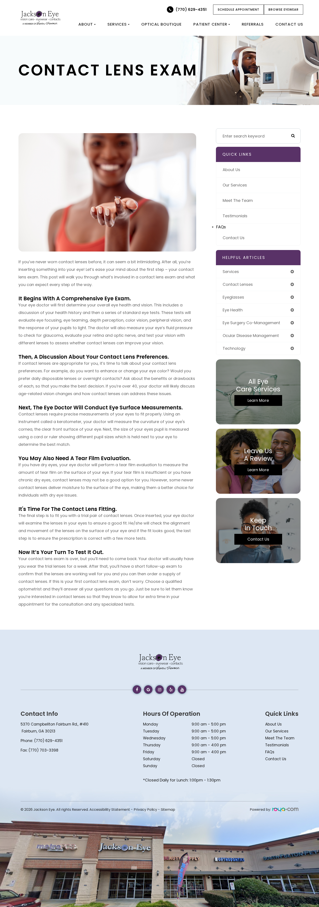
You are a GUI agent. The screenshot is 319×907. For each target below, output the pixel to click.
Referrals (253, 24)
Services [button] (117, 24)
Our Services (235, 185)
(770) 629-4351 (191, 9)
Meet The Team (238, 200)
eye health (233, 310)
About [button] (85, 24)
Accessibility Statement (109, 809)
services (231, 271)
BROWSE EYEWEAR (283, 9)
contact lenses (238, 284)
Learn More (258, 400)
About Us (231, 169)
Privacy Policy (145, 809)
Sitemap (168, 809)
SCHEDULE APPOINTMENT (238, 9)
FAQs (221, 227)
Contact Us (289, 24)
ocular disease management (251, 335)
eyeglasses (233, 297)
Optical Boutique (161, 24)
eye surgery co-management (251, 322)
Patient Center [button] (210, 24)
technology (234, 348)
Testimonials (235, 216)
